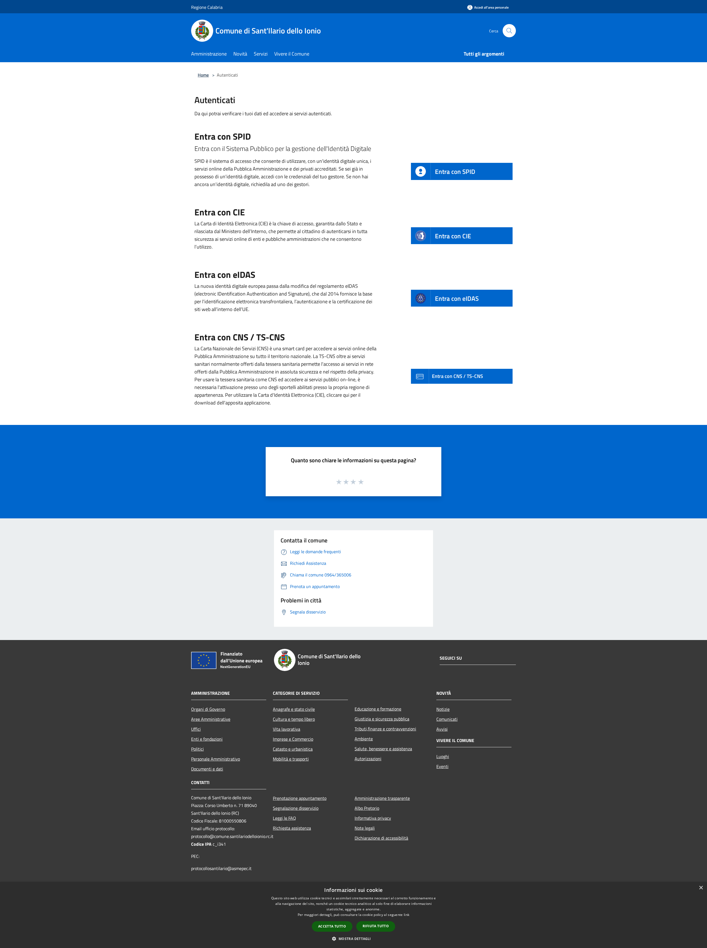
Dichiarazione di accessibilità (381, 838)
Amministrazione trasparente (382, 798)
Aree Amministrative (210, 719)
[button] (353, 938)
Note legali (365, 828)
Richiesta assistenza (292, 828)
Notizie (443, 709)
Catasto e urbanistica (293, 749)
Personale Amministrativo (215, 759)
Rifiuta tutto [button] (376, 926)
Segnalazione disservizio (295, 808)
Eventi (442, 766)
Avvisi (442, 729)
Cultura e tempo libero (294, 719)
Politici (197, 749)
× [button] (701, 888)
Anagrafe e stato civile (294, 709)
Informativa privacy (373, 818)
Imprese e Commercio (293, 739)
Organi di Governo (208, 709)
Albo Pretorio (367, 808)
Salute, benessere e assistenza (383, 748)
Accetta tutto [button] (332, 926)
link (406, 914)
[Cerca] (509, 30)
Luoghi (442, 756)
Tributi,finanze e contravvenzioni (385, 728)
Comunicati (447, 719)
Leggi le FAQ (284, 818)
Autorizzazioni (368, 758)
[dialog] (353, 915)
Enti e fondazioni (207, 739)
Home (203, 75)
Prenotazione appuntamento (299, 798)
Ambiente (364, 738)
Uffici (196, 729)
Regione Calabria (207, 7)
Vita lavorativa (286, 729)
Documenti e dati (207, 769)
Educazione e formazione (378, 709)
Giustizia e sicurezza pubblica (382, 718)
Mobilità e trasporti (291, 759)
